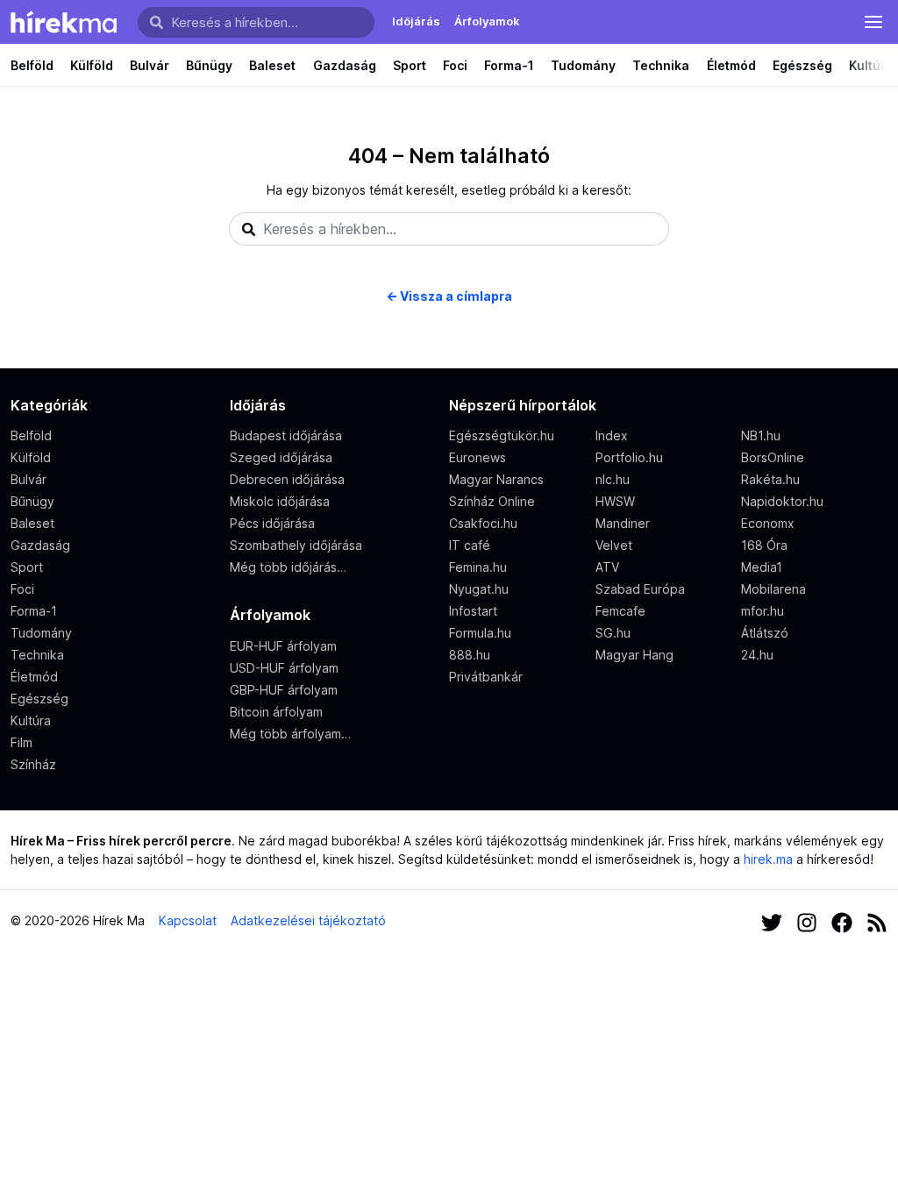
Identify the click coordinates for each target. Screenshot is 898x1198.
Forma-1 (509, 65)
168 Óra (764, 545)
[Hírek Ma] (64, 22)
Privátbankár (486, 676)
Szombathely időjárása (296, 545)
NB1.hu (760, 435)
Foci (455, 65)
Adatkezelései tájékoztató (308, 920)
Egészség (802, 65)
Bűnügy (209, 65)
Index (611, 435)
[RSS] (876, 920)
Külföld (91, 65)
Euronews (477, 457)
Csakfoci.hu (483, 523)
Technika (660, 65)
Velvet (613, 545)
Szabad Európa (640, 588)
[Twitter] (771, 920)
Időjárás (416, 21)
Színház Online (492, 501)
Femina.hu (478, 567)
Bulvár (149, 65)
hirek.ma (768, 859)
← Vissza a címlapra (449, 296)
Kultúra (31, 720)
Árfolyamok (487, 21)
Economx (768, 523)
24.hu (757, 654)
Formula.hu (480, 632)
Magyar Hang (634, 654)
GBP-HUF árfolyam (284, 689)
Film (21, 742)
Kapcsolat (188, 920)
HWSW (615, 501)
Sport (409, 65)
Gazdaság (344, 65)
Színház (33, 764)
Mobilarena (773, 588)
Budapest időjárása (286, 435)
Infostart (473, 610)
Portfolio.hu (629, 457)
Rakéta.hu (770, 479)
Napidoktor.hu (782, 501)
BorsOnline (772, 457)
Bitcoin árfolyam (276, 711)
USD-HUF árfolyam (284, 667)
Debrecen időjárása (287, 479)
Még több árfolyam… (290, 733)
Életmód (731, 65)
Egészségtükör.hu (501, 435)
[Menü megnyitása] (873, 22)
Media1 (761, 567)
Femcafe (620, 610)
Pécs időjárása (272, 523)
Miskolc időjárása (280, 501)
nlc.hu (612, 479)
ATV (607, 567)
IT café (469, 545)
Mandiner (622, 523)
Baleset (272, 65)
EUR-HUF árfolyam (283, 645)
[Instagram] (806, 920)
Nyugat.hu (479, 588)
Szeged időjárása (281, 457)
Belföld (32, 65)
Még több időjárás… (288, 567)
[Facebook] (841, 920)
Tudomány (583, 65)
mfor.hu (762, 610)
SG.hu (613, 632)
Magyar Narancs (496, 479)
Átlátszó (764, 632)
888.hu (469, 654)
